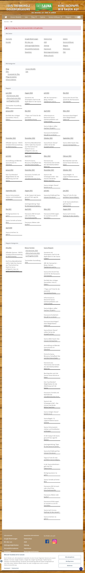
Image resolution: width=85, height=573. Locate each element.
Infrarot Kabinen (11, 79)
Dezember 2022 (11, 138)
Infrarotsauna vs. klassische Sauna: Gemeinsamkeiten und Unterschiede (51, 118)
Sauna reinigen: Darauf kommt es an (51, 186)
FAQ (64, 52)
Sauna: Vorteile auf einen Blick (13, 221)
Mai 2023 (28, 111)
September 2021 (11, 190)
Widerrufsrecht (48, 55)
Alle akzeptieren (69, 557)
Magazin (68, 17)
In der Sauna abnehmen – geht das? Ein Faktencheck (71, 204)
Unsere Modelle (30, 69)
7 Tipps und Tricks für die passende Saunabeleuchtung (33, 117)
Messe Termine (29, 248)
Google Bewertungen (31, 39)
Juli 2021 (46, 190)
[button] (78, 17)
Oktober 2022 (48, 138)
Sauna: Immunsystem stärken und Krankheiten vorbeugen (13, 197)
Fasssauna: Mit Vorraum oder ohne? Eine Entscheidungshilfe (32, 216)
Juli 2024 (46, 93)
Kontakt (8, 42)
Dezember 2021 (30, 170)
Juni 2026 (9, 93)
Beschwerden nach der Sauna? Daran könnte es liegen (70, 163)
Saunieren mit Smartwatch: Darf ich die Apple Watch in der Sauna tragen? (33, 101)
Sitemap (46, 45)
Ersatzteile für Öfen (14, 74)
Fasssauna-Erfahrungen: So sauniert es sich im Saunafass (51, 216)
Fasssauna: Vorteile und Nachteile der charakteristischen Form (32, 177)
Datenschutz (15, 568)
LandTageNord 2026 (12, 101)
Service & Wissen (68, 42)
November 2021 (49, 170)
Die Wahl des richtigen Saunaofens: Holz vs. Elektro (13, 117)
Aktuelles (9, 248)
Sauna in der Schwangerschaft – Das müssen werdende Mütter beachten (51, 178)
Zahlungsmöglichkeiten (32, 45)
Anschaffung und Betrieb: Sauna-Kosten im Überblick (14, 163)
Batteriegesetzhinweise (51, 52)
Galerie (42, 17)
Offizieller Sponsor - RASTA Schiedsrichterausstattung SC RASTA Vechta (14, 145)
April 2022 (28, 156)
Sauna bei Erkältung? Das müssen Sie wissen (52, 196)
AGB (45, 42)
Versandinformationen (32, 49)
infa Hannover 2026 (12, 96)
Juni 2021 (66, 190)
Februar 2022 (67, 156)
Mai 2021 (8, 209)
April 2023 (47, 111)
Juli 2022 (8, 156)
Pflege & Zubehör (11, 77)
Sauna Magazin (48, 248)
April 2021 (28, 209)
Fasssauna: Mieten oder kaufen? (32, 223)
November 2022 (30, 138)
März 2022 (47, 156)
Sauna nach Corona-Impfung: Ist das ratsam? (70, 215)
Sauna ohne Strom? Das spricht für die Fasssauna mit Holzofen (71, 100)
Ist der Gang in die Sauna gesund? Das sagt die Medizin (33, 197)
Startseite (9, 39)
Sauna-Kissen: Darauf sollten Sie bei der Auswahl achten (50, 145)
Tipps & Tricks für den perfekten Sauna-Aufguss (71, 196)
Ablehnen (69, 565)
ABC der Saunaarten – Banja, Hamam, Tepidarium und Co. (51, 100)
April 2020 (9, 228)
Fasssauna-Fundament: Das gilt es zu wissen (51, 134)
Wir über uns (29, 42)
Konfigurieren (70, 561)
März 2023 (66, 111)
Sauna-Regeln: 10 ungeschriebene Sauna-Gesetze (70, 177)
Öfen (7, 71)
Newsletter (28, 52)
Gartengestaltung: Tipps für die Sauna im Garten (32, 205)
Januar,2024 (9, 111)
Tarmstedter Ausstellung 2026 (13, 106)
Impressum (7, 568)
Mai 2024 (66, 93)
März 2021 (47, 209)
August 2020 (67, 209)
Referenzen (66, 49)
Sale (27, 71)
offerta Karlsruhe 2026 (13, 98)
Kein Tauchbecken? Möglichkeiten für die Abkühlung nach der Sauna (12, 178)
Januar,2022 (9, 170)
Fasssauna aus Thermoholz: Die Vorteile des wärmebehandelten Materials (51, 164)
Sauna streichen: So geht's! (12, 233)
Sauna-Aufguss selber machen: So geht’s (50, 127)
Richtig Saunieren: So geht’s (12, 215)
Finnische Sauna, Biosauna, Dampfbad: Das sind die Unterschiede (33, 163)
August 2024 (29, 93)
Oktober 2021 (67, 170)
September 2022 (68, 138)
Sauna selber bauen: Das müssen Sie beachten (71, 144)
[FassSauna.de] (5, 17)
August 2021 (29, 190)
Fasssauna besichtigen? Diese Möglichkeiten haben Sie (70, 117)
